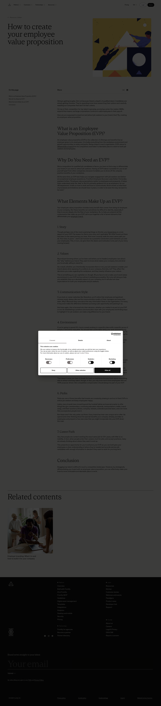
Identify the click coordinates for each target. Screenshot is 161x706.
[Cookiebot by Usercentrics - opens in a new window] (112, 334)
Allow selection (80, 370)
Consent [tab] (52, 340)
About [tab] (109, 340)
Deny (53, 370)
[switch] (70, 362)
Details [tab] (80, 340)
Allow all (107, 370)
